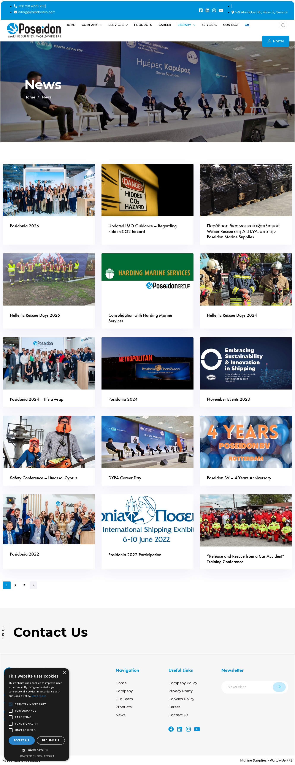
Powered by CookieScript (36, 756)
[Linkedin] (207, 10)
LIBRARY (184, 25)
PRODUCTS (143, 25)
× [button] (64, 673)
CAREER (165, 25)
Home (29, 97)
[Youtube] (221, 10)
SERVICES (116, 25)
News (120, 715)
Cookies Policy (181, 699)
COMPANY (90, 25)
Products (124, 707)
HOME (70, 25)
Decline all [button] (51, 740)
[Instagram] (214, 10)
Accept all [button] (22, 740)
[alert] (36, 714)
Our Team (124, 699)
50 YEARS (209, 25)
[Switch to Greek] (247, 25)
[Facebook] (171, 729)
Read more (39, 695)
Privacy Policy (180, 691)
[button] (281, 25)
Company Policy (182, 683)
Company (124, 691)
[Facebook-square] (201, 10)
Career (174, 707)
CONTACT (231, 25)
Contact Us (178, 715)
